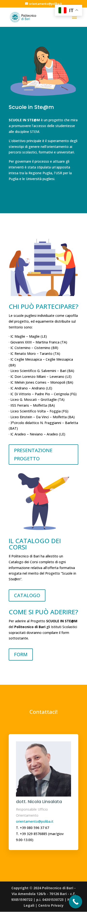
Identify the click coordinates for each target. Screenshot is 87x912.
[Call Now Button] (75, 901)
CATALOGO (27, 595)
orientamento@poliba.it (34, 821)
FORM (21, 654)
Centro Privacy (51, 905)
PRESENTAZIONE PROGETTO (33, 454)
